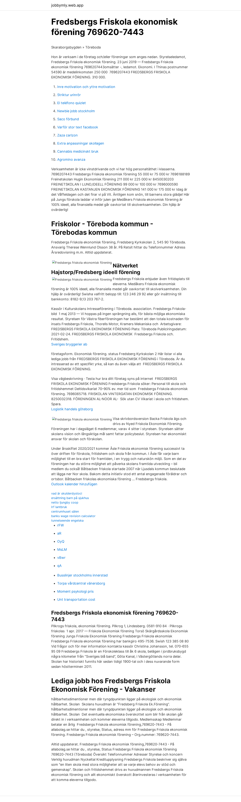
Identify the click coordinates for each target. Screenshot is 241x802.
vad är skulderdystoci (66, 493)
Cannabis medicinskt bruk (77, 151)
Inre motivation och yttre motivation (86, 87)
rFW (60, 525)
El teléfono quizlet (71, 103)
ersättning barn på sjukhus (70, 498)
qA (59, 566)
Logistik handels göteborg (72, 409)
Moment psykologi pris (75, 591)
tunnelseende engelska (67, 520)
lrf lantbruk (59, 507)
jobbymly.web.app (67, 5)
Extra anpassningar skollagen (80, 143)
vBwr (61, 558)
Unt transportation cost (76, 599)
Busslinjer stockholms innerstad (82, 575)
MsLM (62, 549)
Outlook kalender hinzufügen (74, 484)
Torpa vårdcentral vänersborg (81, 583)
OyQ (60, 541)
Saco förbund (68, 119)
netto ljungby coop (64, 502)
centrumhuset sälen (65, 511)
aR (59, 533)
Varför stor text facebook (77, 127)
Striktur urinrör (69, 95)
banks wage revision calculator (73, 516)
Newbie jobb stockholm (76, 111)
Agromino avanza (71, 159)
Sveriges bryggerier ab (69, 344)
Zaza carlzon (67, 135)
